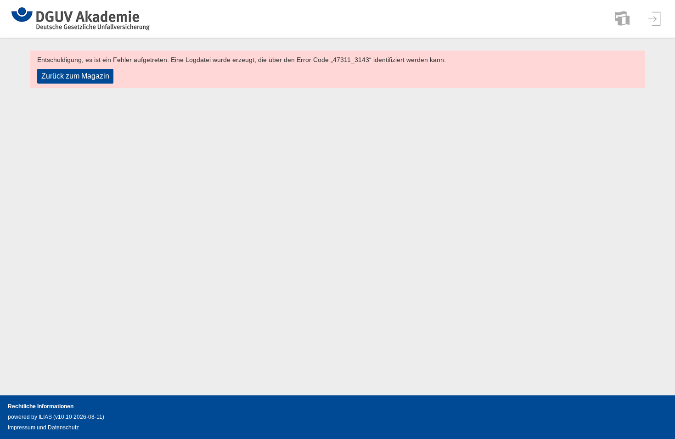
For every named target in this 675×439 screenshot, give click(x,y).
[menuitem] (622, 19)
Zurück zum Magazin (75, 76)
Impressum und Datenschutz (43, 427)
